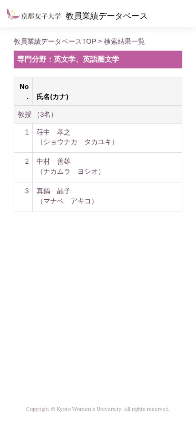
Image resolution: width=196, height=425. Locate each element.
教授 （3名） (37, 114)
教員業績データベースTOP (55, 41)
